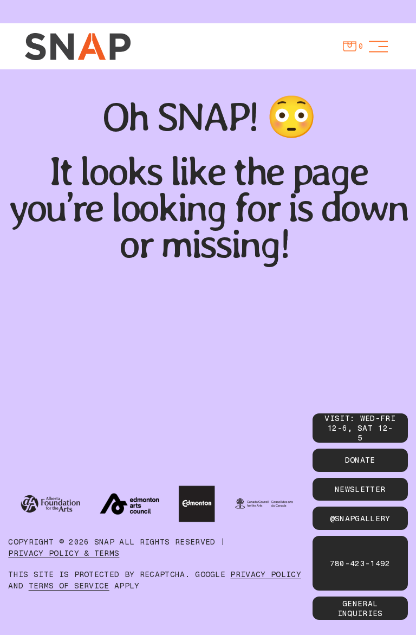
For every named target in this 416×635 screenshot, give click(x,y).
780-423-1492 (360, 563)
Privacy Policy (265, 574)
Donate (360, 460)
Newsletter (360, 489)
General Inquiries (360, 608)
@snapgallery (360, 518)
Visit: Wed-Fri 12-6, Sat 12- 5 (359, 428)
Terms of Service (69, 586)
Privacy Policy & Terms (63, 553)
